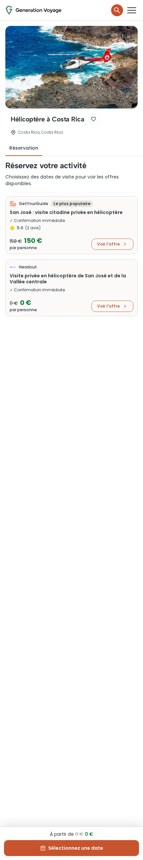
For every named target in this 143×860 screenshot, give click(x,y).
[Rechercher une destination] (117, 10)
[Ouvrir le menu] (132, 10)
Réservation (23, 148)
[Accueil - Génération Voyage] (33, 10)
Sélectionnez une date (75, 848)
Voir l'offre (108, 244)
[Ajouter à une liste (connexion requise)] (93, 119)
